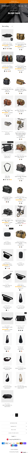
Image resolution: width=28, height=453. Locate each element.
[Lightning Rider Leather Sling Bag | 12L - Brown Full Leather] (6, 201)
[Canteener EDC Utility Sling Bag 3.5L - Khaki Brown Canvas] (6, 93)
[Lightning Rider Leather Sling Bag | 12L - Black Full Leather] (8, 201)
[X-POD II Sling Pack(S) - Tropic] (9, 48)
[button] (5, 45)
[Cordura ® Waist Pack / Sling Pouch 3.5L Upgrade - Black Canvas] (21, 93)
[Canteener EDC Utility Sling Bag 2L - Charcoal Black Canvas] (21, 203)
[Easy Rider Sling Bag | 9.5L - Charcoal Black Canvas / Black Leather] (21, 159)
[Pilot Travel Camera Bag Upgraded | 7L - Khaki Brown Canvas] (19, 49)
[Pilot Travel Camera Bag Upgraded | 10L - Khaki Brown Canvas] (19, 72)
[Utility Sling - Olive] (7, 179)
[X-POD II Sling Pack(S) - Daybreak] (7, 48)
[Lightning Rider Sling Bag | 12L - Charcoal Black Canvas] (21, 180)
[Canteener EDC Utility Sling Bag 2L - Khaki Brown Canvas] (19, 203)
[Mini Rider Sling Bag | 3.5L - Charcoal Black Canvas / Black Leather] (21, 113)
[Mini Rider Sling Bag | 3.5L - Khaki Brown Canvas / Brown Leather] (19, 113)
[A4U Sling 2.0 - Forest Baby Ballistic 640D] (20, 330)
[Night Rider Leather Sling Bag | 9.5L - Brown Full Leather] (6, 225)
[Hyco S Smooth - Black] (6, 351)
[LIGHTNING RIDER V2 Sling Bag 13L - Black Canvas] (21, 247)
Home (11, 10)
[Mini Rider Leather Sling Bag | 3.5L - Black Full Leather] (8, 116)
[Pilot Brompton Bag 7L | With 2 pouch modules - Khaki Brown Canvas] (21, 225)
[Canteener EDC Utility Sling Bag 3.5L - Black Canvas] (8, 93)
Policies (13, 429)
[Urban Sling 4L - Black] (19, 290)
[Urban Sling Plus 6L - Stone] (8, 310)
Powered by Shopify (14, 451)
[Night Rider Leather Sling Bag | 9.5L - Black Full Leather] (8, 225)
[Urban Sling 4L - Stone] (21, 290)
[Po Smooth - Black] (19, 351)
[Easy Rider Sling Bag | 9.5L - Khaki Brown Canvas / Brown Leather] (19, 159)
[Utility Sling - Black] (3, 179)
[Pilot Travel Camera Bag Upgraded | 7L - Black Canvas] (21, 49)
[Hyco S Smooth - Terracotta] (8, 351)
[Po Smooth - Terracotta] (21, 351)
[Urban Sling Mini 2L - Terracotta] (9, 268)
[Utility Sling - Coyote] (9, 179)
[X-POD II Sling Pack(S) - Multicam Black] (11, 48)
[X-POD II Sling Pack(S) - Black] (3, 48)
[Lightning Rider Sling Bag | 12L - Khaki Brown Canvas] (19, 180)
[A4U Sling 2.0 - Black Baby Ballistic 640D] (18, 330)
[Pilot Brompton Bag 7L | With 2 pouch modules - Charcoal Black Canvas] (19, 225)
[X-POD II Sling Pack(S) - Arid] (5, 48)
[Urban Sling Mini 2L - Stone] (7, 268)
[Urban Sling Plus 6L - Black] (6, 310)
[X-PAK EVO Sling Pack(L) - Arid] (6, 71)
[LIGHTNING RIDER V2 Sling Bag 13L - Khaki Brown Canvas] (19, 247)
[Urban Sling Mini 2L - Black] (5, 268)
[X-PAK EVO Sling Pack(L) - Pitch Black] (4, 71)
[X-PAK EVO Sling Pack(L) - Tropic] (10, 71)
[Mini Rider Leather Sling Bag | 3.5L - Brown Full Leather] (6, 116)
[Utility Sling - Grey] (5, 179)
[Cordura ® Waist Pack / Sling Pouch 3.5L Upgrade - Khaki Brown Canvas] (19, 93)
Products (13, 426)
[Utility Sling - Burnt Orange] (11, 179)
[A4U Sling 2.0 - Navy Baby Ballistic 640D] (22, 330)
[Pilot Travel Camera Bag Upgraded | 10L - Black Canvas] (21, 72)
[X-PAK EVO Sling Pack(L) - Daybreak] (8, 71)
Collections (15, 10)
